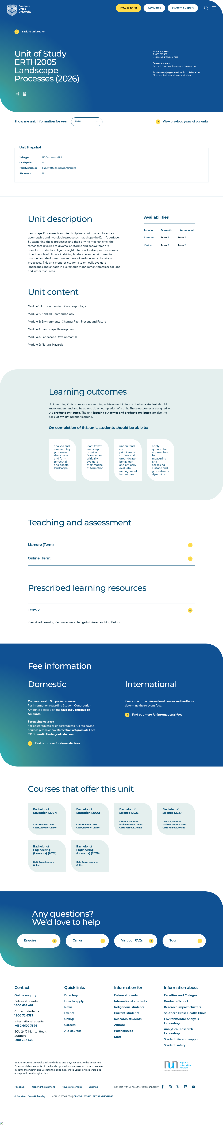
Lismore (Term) (41, 545)
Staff (117, 1037)
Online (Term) (40, 558)
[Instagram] (170, 1087)
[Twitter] (178, 1087)
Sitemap (93, 1087)
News (68, 1007)
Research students (128, 1019)
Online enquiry (25, 995)
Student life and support (182, 1039)
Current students (126, 1013)
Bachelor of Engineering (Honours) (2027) (44, 850)
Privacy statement (72, 1087)
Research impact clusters (182, 1007)
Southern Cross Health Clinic (185, 1013)
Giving (69, 1019)
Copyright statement (43, 1087)
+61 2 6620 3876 (25, 1026)
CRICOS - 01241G (82, 1097)
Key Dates (154, 8)
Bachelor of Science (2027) (173, 811)
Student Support (183, 8)
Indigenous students (129, 1007)
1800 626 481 (23, 1005)
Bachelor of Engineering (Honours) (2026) (88, 850)
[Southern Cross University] (19, 10)
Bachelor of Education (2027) (45, 811)
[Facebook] (162, 1087)
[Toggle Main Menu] (214, 8)
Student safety (175, 1045)
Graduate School (176, 1001)
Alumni (119, 1025)
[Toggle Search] (206, 8)
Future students (126, 995)
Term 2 (34, 610)
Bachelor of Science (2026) (129, 811)
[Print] (24, 94)
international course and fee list (169, 701)
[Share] (17, 94)
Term (164, 237)
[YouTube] (193, 1087)
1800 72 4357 (23, 1015)
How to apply (74, 1001)
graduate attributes (67, 412)
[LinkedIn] (185, 1087)
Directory (71, 995)
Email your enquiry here (166, 57)
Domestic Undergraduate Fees (53, 734)
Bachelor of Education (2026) (88, 811)
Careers (70, 1025)
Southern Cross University (31, 1097)
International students (130, 1001)
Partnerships (123, 1031)
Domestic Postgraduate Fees (76, 729)
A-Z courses (73, 1031)
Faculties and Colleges (180, 995)
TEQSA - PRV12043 (103, 1097)
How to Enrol (128, 8)
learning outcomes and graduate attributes (122, 412)
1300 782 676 (23, 1040)
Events (69, 1013)
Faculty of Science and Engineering (178, 66)
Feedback (19, 1087)
